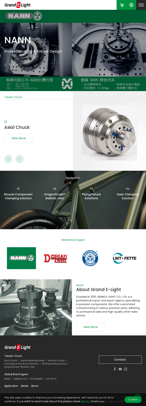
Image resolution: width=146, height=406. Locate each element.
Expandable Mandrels (33, 360)
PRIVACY (86, 401)
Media (24, 386)
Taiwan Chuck (13, 356)
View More (18, 138)
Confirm (133, 399)
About (34, 386)
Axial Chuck (10, 360)
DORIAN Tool (20, 378)
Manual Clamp (56, 360)
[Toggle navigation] (141, 5)
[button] (20, 64)
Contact (120, 360)
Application (11, 386)
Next (19, 159)
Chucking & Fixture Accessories (21, 363)
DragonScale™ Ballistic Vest (19, 366)
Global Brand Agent (16, 374)
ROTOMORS (36, 378)
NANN (7, 378)
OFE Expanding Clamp (54, 363)
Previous (8, 159)
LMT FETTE (51, 378)
